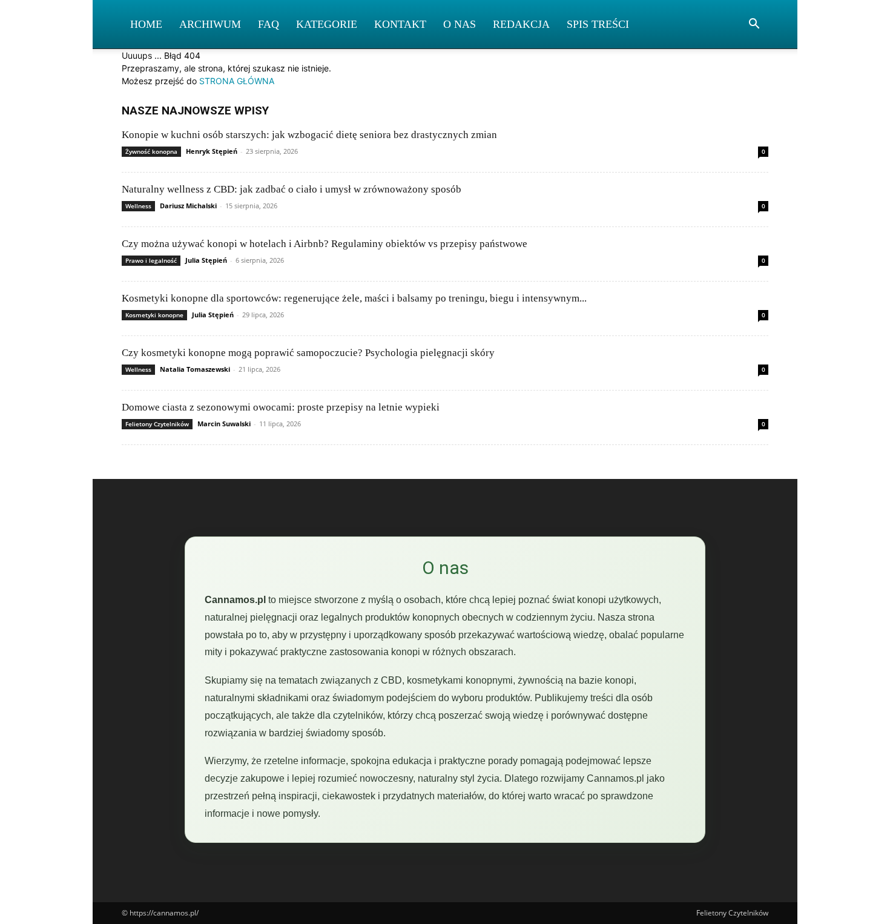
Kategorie (326, 24)
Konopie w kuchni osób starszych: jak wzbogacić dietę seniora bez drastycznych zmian (309, 134)
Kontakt (400, 24)
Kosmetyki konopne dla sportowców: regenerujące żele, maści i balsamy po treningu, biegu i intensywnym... (354, 298)
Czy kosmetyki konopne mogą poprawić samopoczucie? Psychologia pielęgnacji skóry (308, 352)
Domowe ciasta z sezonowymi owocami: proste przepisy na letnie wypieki (281, 407)
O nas (459, 24)
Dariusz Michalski (188, 205)
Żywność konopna (151, 151)
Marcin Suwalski (224, 423)
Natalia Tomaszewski (195, 369)
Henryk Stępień (211, 151)
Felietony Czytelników (157, 424)
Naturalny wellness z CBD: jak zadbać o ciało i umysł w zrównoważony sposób (291, 189)
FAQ (268, 24)
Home (146, 24)
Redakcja (521, 24)
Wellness (138, 206)
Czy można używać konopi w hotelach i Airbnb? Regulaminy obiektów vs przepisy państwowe (324, 243)
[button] (753, 25)
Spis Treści (598, 24)
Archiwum (210, 24)
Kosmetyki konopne (154, 315)
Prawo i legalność (151, 260)
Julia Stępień (206, 260)
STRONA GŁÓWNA (236, 81)
